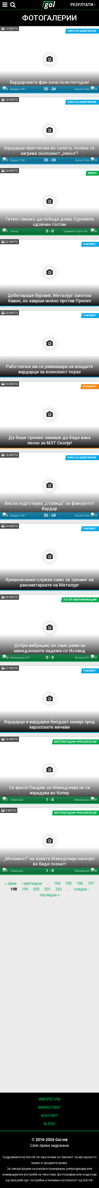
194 (57, 883)
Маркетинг (49, 1107)
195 (68, 883)
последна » (50, 895)
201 (47, 889)
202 (59, 889)
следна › (81, 889)
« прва (10, 883)
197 (91, 883)
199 (25, 889)
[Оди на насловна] (51, 5)
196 (79, 883)
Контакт (49, 1115)
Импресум (49, 1099)
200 (36, 889)
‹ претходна (31, 883)
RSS (51, 1124)
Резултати (82, 4)
